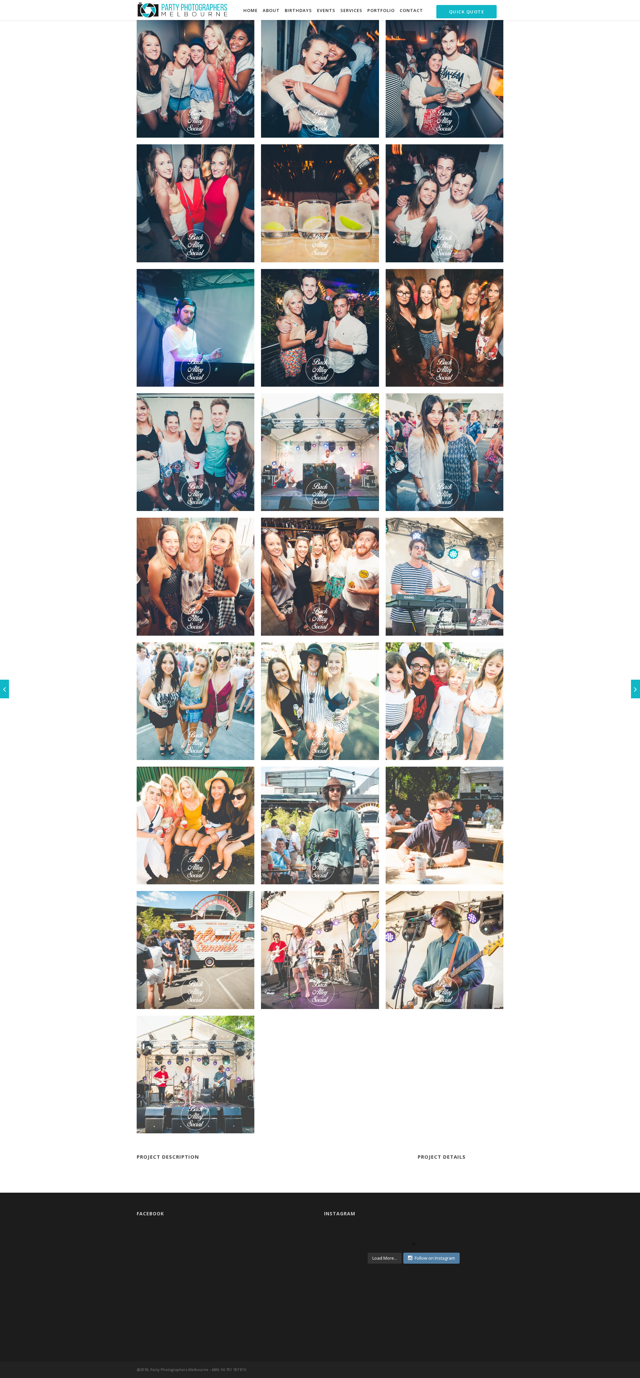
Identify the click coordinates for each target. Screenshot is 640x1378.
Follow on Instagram (435, 1258)
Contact (411, 10)
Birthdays (298, 10)
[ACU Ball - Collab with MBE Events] (635, 689)
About (271, 10)
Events (326, 10)
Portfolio (381, 10)
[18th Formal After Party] (4, 689)
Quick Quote (466, 12)
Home (250, 10)
